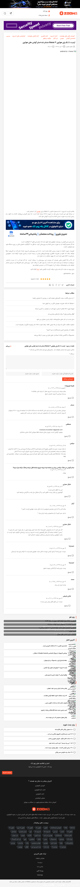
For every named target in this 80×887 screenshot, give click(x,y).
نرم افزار (55, 38)
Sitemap (40, 875)
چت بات (46, 847)
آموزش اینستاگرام (56, 828)
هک (27, 843)
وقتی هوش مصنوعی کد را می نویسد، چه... (56, 717)
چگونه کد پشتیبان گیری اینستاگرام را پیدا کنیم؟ (60, 330)
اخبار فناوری (44, 36)
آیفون (45, 828)
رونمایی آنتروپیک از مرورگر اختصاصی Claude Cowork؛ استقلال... (49, 653)
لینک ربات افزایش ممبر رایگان (62, 752)
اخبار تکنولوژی (40, 794)
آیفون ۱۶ (38, 828)
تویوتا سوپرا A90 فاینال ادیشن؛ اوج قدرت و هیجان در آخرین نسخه (54, 309)
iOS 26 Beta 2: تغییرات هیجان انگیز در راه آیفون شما (58, 303)
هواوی (38, 211)
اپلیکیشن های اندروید (18, 36)
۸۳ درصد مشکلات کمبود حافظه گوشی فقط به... (55, 696)
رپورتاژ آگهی (40, 871)
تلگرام (29, 835)
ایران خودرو (22, 831)
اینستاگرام (59, 835)
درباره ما (40, 862)
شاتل (39, 839)
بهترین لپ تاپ (48, 835)
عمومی (62, 38)
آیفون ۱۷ (30, 828)
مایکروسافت (69, 843)
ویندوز (13, 843)
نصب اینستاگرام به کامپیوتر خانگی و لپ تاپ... (58, 734)
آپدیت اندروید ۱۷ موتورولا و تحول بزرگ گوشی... (54, 668)
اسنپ (62, 831)
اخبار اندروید (53, 36)
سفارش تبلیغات (40, 858)
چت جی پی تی (36, 847)
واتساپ (20, 843)
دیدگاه (71, 354)
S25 (65, 828)
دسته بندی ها (44, 15)
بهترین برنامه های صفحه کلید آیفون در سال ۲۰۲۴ (61, 620)
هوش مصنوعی (36, 843)
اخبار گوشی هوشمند (33, 36)
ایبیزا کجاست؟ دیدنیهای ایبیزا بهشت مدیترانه (62, 623)
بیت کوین (37, 835)
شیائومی (32, 839)
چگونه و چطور (47, 38)
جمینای (62, 839)
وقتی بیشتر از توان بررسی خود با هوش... (56, 688)
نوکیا (61, 843)
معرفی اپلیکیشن (40, 798)
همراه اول (54, 843)
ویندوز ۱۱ (54, 847)
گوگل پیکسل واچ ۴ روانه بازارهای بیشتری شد (61, 314)
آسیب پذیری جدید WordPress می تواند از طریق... (53, 710)
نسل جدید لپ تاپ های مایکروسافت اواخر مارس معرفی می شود (55, 319)
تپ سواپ (15, 835)
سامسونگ (53, 839)
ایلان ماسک (68, 835)
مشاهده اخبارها (7, 773)
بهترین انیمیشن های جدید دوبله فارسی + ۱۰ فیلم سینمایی (59, 626)
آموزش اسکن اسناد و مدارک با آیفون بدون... (55, 703)
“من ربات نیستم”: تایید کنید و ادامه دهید (59, 743)
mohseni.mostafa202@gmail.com (50, 430)
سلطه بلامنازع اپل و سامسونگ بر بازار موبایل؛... (55, 660)
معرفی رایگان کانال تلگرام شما (62, 730)
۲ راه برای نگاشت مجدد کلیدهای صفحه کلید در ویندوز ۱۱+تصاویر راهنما (53, 298)
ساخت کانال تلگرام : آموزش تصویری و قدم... (58, 739)
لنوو (25, 839)
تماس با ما (40, 867)
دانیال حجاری (69, 47)
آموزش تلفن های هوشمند (67, 36)
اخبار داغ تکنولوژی (40, 790)
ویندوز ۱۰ (63, 847)
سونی (45, 839)
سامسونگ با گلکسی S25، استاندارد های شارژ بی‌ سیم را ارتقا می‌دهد (54, 335)
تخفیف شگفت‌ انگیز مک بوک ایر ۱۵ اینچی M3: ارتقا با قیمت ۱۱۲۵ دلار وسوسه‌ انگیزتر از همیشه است (45, 324)
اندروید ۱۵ (47, 831)
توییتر (23, 835)
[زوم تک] (68, 13)
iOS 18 (72, 828)
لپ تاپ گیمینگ (16, 839)
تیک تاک (69, 839)
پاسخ (69, 398)
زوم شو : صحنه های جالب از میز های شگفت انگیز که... (60, 630)
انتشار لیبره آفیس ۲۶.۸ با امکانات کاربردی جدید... (54, 646)
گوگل (27, 847)
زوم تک (45, 11)
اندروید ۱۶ (38, 831)
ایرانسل (14, 831)
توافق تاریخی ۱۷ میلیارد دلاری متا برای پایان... (55, 675)
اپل (31, 831)
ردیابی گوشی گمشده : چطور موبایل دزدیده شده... (57, 748)
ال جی (55, 831)
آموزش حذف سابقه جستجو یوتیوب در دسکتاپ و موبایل (40, 802)
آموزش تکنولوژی (40, 785)
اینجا (38, 269)
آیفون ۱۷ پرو (20, 828)
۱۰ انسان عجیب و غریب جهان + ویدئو (64, 633)
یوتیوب (20, 847)
